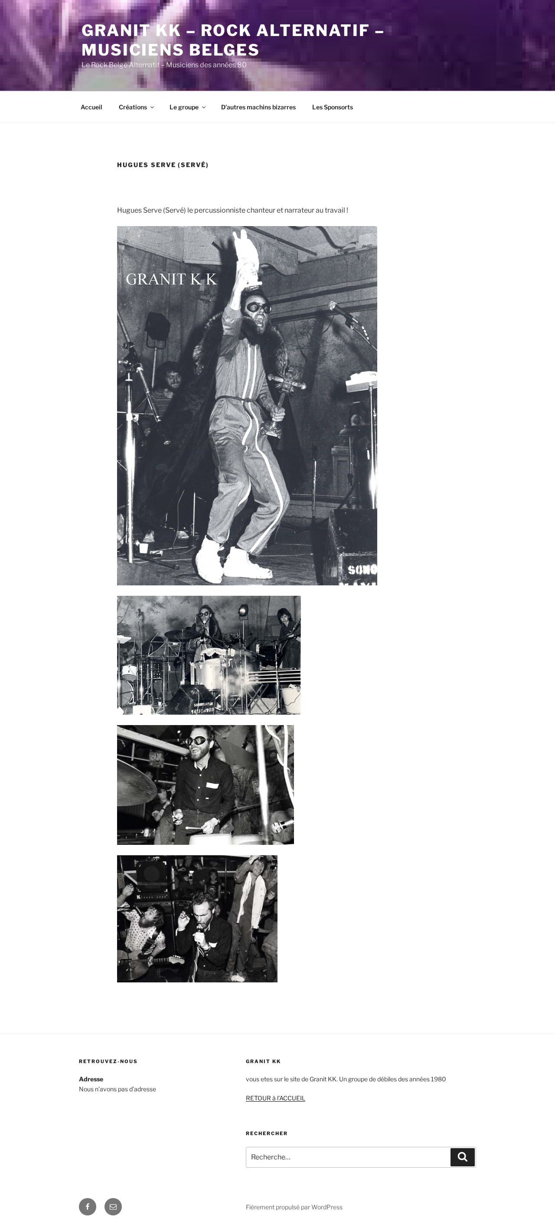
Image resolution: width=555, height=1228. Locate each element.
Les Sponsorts (332, 107)
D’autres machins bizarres (258, 107)
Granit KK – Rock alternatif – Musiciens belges (233, 40)
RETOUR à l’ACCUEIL (275, 1098)
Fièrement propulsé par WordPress (294, 1207)
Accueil (91, 107)
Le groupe (184, 107)
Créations (133, 107)
